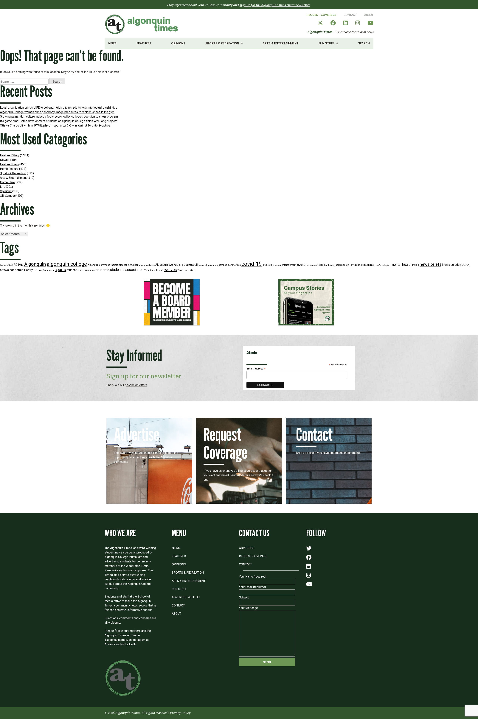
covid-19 (251, 264)
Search (364, 43)
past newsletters (136, 385)
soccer (50, 270)
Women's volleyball (186, 270)
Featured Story (9, 155)
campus (222, 264)
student (72, 270)
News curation (451, 264)
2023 (10, 264)
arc (181, 264)
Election (277, 265)
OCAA (465, 264)
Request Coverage (321, 15)
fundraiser (329, 265)
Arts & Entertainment (281, 43)
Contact (350, 15)
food (320, 264)
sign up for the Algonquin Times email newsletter (275, 5)
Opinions (178, 43)
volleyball (159, 270)
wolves (170, 269)
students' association (127, 270)
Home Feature (9, 169)
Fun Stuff (326, 43)
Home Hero (7, 182)
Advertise (246, 548)
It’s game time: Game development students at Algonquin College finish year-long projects (58, 121)
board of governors (208, 265)
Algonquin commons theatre (103, 264)
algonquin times (147, 265)
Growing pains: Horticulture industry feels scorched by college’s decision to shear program (59, 116)
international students (360, 264)
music (415, 264)
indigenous (341, 264)
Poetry (28, 270)
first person (311, 265)
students (102, 270)
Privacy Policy (180, 713)
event (301, 264)
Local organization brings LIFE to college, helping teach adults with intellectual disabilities (58, 107)
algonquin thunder (128, 264)
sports (60, 269)
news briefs (430, 264)
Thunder (148, 270)
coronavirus (234, 264)
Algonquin (35, 264)
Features (143, 43)
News (112, 43)
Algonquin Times (320, 32)
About (368, 15)
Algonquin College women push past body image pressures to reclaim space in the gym (57, 112)
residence (37, 270)
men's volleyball (382, 265)
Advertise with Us (186, 597)
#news (3, 265)
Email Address (256, 368)
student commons (86, 270)
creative (267, 264)
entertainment (289, 264)
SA (44, 270)
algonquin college (67, 264)
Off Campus (8, 195)
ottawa (4, 270)
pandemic (16, 270)
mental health (401, 264)
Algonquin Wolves (166, 264)
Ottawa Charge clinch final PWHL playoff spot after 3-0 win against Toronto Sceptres (55, 125)
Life (2, 186)
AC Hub (19, 264)
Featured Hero (9, 164)
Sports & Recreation (222, 43)
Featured (179, 556)
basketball (191, 264)
